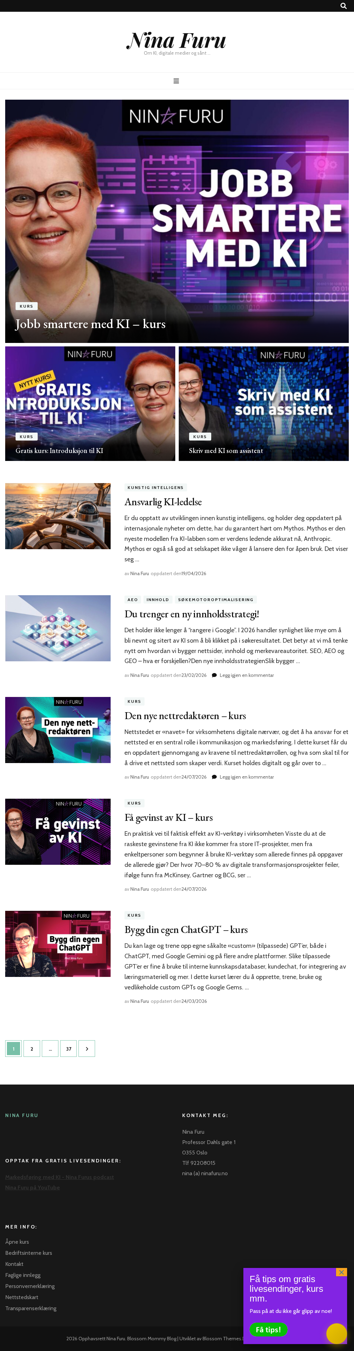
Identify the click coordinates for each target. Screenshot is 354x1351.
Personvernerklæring (30, 1286)
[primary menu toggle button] (177, 81)
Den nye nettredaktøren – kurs (185, 715)
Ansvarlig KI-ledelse (163, 501)
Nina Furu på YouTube (32, 1187)
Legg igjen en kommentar (247, 675)
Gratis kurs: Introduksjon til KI (59, 450)
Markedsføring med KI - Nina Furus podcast (59, 1177)
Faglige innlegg (22, 1275)
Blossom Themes (222, 1338)
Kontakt (14, 1264)
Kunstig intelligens (156, 487)
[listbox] (177, 280)
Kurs (27, 306)
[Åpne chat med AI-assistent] (336, 1333)
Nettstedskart (21, 1297)
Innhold (158, 599)
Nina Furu (177, 39)
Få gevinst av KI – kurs (168, 817)
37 (71, 1048)
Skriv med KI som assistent (226, 450)
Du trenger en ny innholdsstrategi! (191, 613)
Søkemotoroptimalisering (216, 599)
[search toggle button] (344, 6)
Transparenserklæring (30, 1308)
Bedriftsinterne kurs (28, 1253)
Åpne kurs (17, 1242)
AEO (133, 599)
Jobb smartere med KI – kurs (91, 323)
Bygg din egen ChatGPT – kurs (186, 929)
